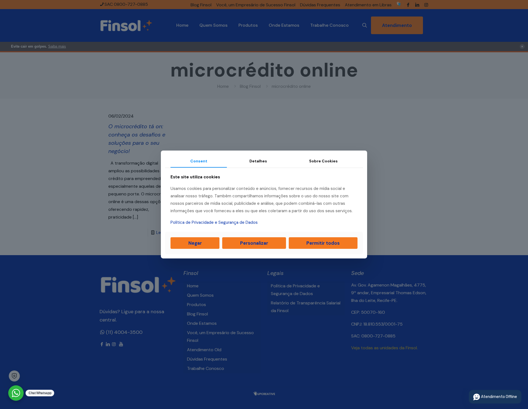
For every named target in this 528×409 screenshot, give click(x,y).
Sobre (323, 161)
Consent (198, 161)
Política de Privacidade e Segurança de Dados (214, 222)
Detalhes (258, 161)
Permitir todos (323, 243)
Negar (195, 243)
